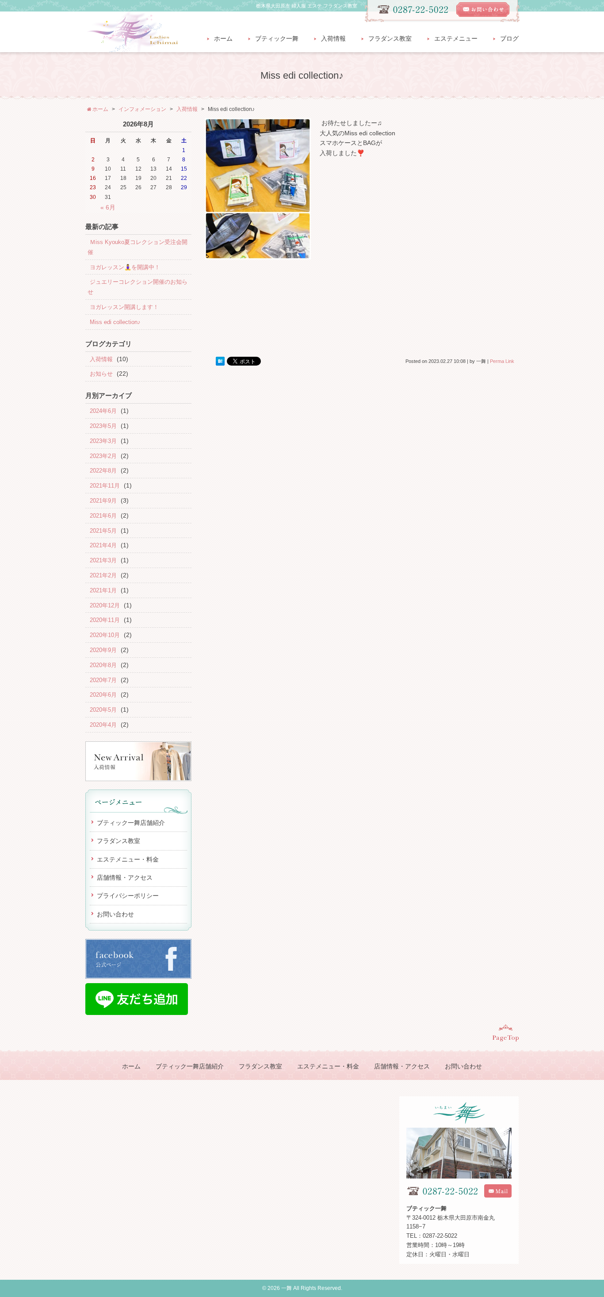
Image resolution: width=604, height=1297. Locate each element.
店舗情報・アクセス (125, 877)
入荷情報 (333, 38)
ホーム (223, 38)
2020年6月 (103, 694)
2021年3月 (103, 560)
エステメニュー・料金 (128, 859)
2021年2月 (103, 575)
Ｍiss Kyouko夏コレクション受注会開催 (137, 247)
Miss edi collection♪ (115, 322)
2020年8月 (103, 665)
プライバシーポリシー (128, 895)
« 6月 (107, 207)
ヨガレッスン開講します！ (124, 307)
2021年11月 (105, 485)
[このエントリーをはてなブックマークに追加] (220, 361)
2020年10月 (105, 635)
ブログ (509, 38)
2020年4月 (103, 724)
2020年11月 (105, 620)
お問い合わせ (115, 914)
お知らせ (101, 373)
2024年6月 (103, 411)
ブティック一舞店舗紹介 (131, 822)
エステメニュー (456, 38)
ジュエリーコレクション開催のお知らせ (137, 286)
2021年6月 (103, 515)
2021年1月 (103, 590)
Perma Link (502, 361)
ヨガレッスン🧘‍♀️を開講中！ (125, 267)
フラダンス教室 (390, 38)
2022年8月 (103, 470)
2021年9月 (103, 500)
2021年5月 (103, 530)
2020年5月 (103, 709)
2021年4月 (103, 545)
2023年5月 (103, 426)
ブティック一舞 (276, 38)
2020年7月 (103, 680)
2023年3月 (103, 441)
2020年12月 (105, 605)
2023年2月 (103, 456)
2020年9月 (103, 650)
